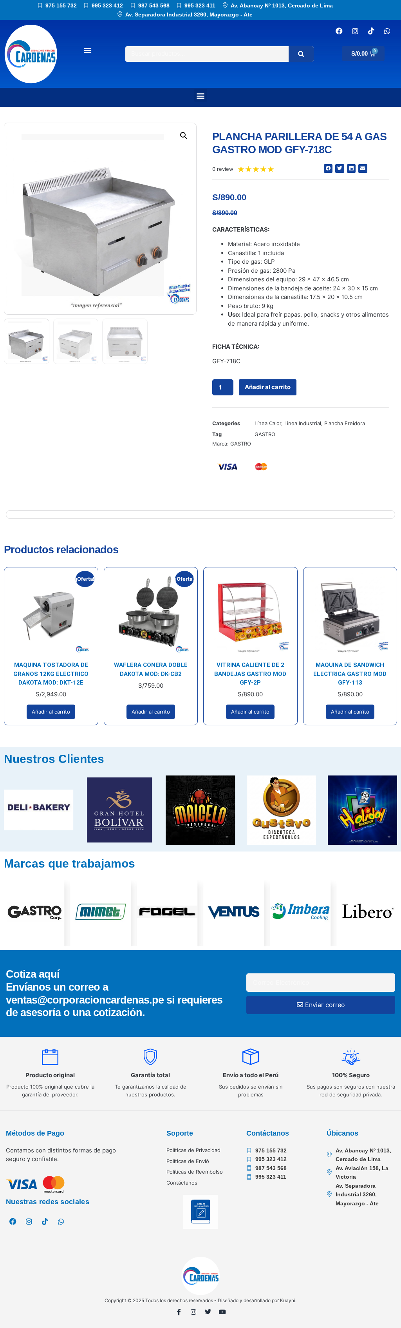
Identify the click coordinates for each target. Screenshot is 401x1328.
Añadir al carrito (268, 387)
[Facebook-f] (179, 1312)
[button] (200, 95)
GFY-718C (226, 361)
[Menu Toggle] (88, 50)
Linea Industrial (302, 423)
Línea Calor (268, 423)
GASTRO (265, 434)
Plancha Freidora (344, 423)
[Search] (301, 54)
